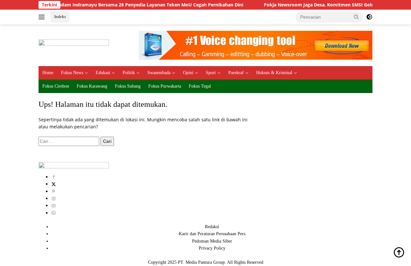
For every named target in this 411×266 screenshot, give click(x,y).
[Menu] (43, 17)
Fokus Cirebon (55, 86)
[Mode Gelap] (369, 17)
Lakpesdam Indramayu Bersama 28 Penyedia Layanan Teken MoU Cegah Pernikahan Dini (138, 5)
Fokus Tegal (200, 86)
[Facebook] (53, 177)
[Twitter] (53, 184)
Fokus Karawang (92, 86)
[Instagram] (53, 198)
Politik (129, 72)
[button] (356, 17)
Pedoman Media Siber (212, 241)
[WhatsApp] (53, 213)
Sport (211, 72)
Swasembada (159, 72)
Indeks (60, 16)
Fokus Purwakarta (164, 86)
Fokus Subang (128, 86)
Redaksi (212, 226)
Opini (188, 72)
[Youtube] (53, 205)
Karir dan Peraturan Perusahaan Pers (212, 233)
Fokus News (72, 72)
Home (47, 72)
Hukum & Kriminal (274, 72)
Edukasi (103, 72)
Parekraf (236, 72)
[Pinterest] (53, 191)
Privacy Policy (212, 248)
